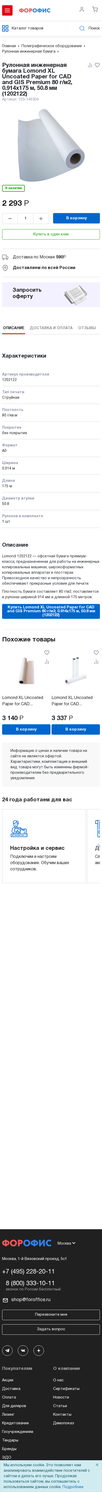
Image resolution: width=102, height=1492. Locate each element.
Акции (7, 1380)
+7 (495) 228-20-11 (28, 1272)
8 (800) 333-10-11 (30, 1284)
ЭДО (6, 1457)
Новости (61, 1397)
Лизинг (8, 1414)
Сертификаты (66, 1389)
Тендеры (10, 1440)
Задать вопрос (51, 1329)
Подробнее (73, 1487)
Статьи (60, 1406)
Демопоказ (63, 1423)
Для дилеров (14, 1406)
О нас (58, 1380)
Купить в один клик (51, 234)
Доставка (11, 1389)
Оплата (9, 1397)
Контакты (62, 1414)
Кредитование (15, 1423)
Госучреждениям (17, 1432)
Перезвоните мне (51, 1314)
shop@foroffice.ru (30, 1300)
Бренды (9, 1449)
